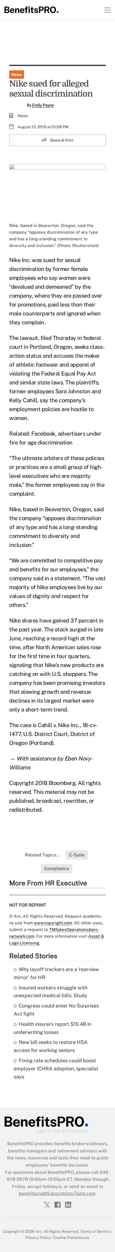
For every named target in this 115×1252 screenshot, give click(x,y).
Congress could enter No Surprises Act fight (56, 1010)
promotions (31, 304)
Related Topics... (42, 855)
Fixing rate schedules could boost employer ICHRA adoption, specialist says (56, 1069)
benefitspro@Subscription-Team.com (57, 1193)
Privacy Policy (38, 1237)
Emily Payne (43, 105)
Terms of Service (95, 1231)
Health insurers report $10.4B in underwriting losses (52, 1028)
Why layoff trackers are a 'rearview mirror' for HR (56, 973)
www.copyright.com (53, 922)
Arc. (39, 1231)
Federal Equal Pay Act (68, 373)
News (16, 74)
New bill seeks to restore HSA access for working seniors (51, 1046)
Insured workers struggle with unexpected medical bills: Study (50, 992)
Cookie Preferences (71, 1237)
